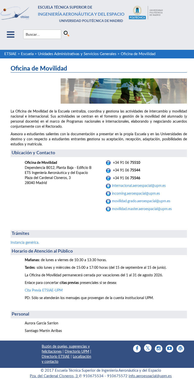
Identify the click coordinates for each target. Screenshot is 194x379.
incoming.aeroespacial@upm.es (135, 193)
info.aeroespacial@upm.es (150, 376)
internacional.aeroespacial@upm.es (138, 186)
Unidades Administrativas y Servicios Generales (77, 54)
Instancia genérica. (25, 242)
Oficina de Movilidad (138, 54)
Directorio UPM (77, 351)
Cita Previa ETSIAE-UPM (44, 290)
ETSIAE (10, 54)
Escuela (27, 54)
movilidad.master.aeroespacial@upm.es (142, 209)
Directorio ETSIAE (56, 357)
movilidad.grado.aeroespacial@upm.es (141, 201)
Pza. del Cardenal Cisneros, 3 (54, 376)
